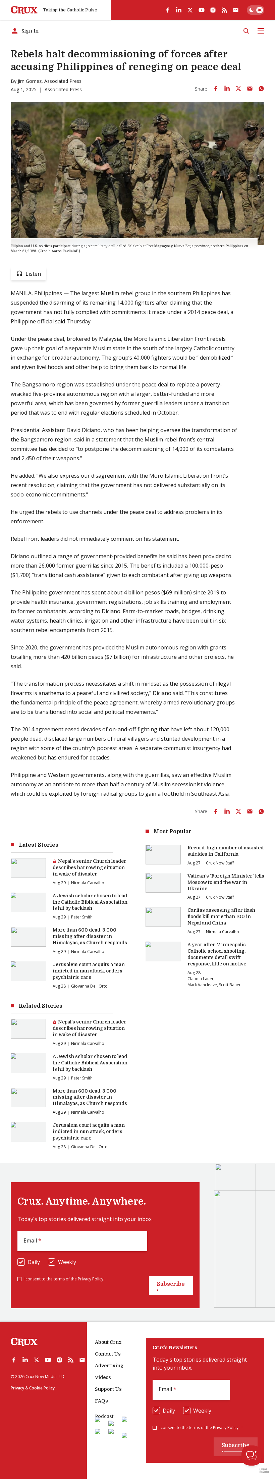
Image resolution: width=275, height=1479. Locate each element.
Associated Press (62, 81)
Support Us (108, 1389)
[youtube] (201, 10)
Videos (103, 1377)
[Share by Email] (250, 88)
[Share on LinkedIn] (227, 88)
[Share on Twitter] (238, 88)
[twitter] (190, 10)
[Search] (246, 31)
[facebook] (167, 10)
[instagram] (213, 10)
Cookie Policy (42, 1388)
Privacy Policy (90, 1279)
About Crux (108, 1342)
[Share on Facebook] (215, 88)
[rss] (224, 10)
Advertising (109, 1365)
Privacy (17, 1388)
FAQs (101, 1401)
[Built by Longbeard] (264, 1471)
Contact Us (108, 1354)
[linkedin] (178, 10)
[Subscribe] (235, 10)
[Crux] (24, 10)
